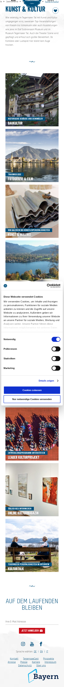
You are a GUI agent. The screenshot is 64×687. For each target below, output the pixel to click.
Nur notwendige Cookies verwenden (32, 399)
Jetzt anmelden (30, 630)
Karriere (36, 662)
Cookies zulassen (32, 390)
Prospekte (48, 658)
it (47, 651)
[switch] (56, 348)
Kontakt (14, 658)
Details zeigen (46, 380)
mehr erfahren (32, 100)
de (35, 651)
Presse (23, 662)
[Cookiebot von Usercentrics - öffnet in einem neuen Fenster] (46, 286)
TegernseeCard (31, 658)
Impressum (50, 662)
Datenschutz (25, 665)
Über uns (41, 665)
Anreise (12, 662)
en (41, 651)
